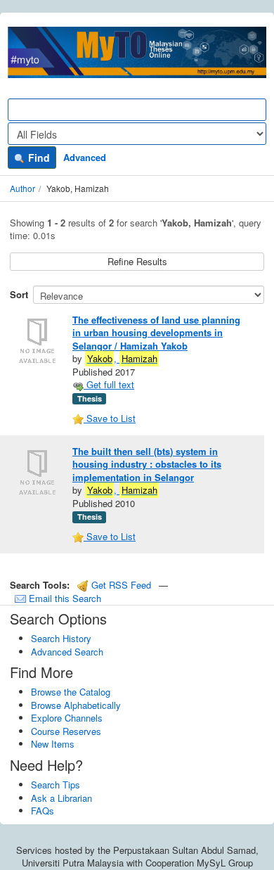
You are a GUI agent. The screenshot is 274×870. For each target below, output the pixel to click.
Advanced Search (67, 651)
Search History (61, 638)
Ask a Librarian (61, 798)
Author (22, 188)
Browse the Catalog (70, 691)
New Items (52, 743)
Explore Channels (67, 717)
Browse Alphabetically (76, 705)
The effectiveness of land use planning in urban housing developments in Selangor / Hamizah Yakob (156, 332)
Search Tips (55, 784)
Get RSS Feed (120, 584)
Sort (19, 294)
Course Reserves (66, 731)
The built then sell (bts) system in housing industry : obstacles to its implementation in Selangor (146, 464)
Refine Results (137, 261)
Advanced (84, 157)
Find (37, 158)
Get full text (109, 384)
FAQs (42, 810)
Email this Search (63, 598)
